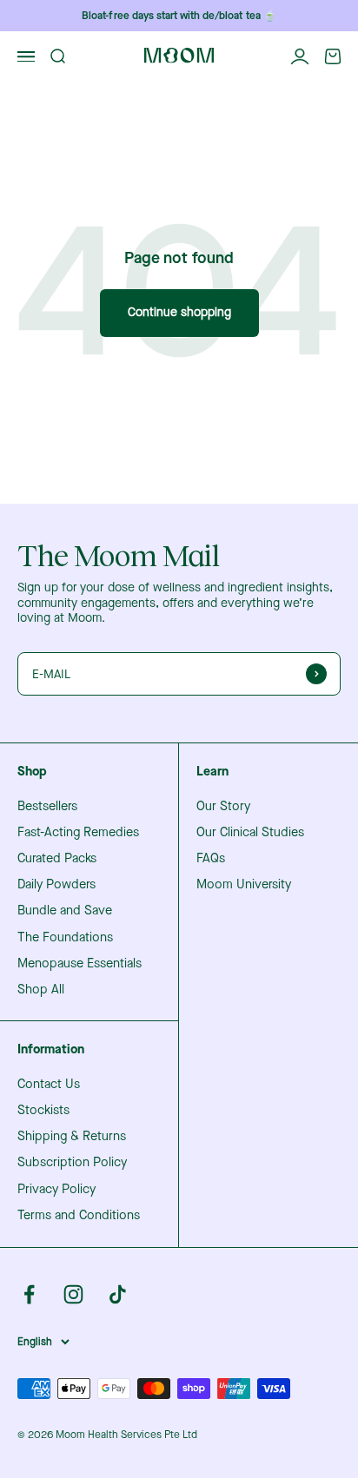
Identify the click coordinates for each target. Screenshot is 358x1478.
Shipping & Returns (71, 1137)
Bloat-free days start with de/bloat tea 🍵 (178, 16)
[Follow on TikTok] (117, 1294)
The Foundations (65, 938)
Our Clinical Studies (250, 833)
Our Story (223, 807)
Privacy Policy (56, 1190)
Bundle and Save (64, 911)
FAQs (210, 859)
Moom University (243, 885)
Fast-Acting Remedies (78, 833)
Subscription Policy (72, 1163)
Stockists (43, 1110)
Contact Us (48, 1084)
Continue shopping (179, 312)
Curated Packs (56, 859)
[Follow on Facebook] (29, 1294)
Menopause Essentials (79, 964)
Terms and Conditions (78, 1216)
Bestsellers (47, 807)
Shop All (40, 990)
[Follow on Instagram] (73, 1294)
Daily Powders (56, 885)
